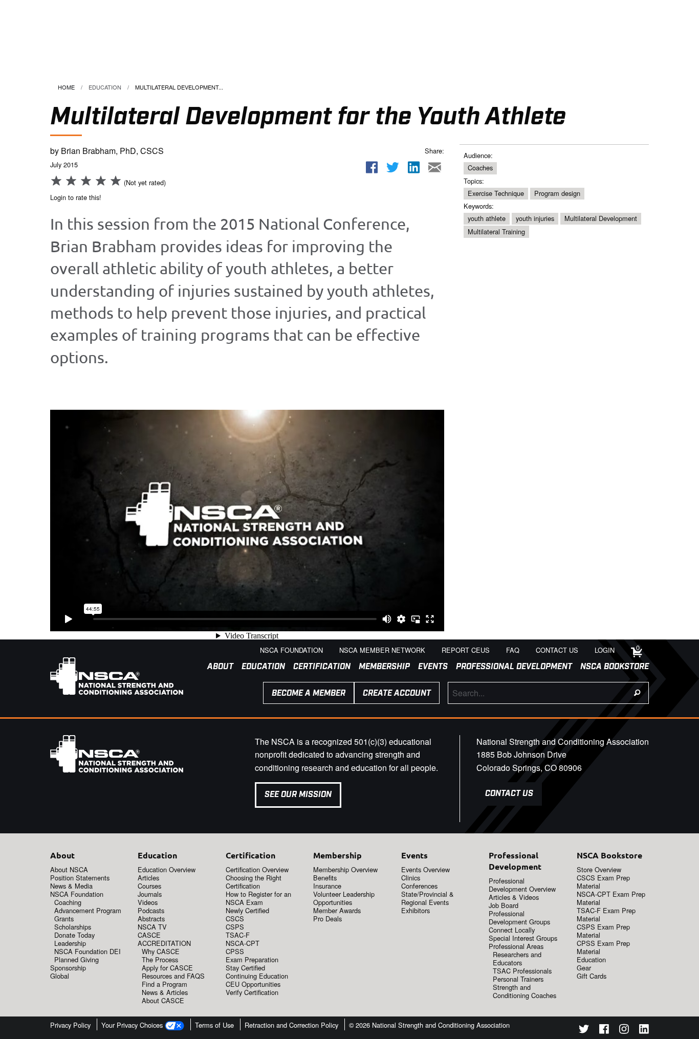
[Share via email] (434, 168)
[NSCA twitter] (584, 1030)
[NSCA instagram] (624, 1030)
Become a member (308, 693)
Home (66, 87)
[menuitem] (216, 667)
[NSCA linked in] (644, 1030)
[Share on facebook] (372, 168)
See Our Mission (298, 794)
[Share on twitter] (393, 168)
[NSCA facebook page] (604, 1030)
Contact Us (509, 793)
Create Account (397, 693)
